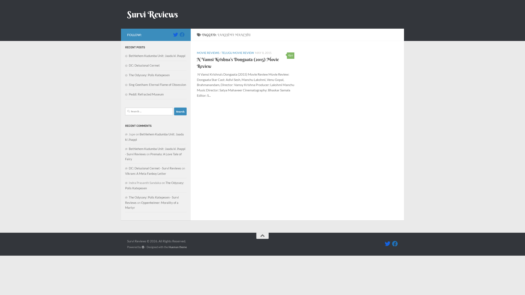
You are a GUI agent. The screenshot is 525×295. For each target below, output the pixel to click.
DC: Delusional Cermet (144, 65)
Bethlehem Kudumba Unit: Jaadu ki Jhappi (157, 56)
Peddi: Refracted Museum (146, 94)
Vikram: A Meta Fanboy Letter (145, 173)
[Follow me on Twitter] (175, 34)
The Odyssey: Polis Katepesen (149, 75)
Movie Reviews (208, 52)
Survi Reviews (152, 14)
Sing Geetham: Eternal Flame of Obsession (157, 84)
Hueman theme (178, 247)
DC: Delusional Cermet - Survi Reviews (155, 168)
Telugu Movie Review (237, 52)
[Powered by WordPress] (143, 247)
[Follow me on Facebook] (182, 34)
